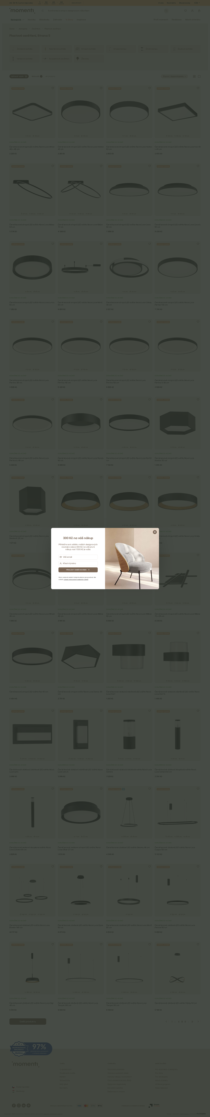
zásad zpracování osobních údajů (76, 579)
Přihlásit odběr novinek (76, 570)
